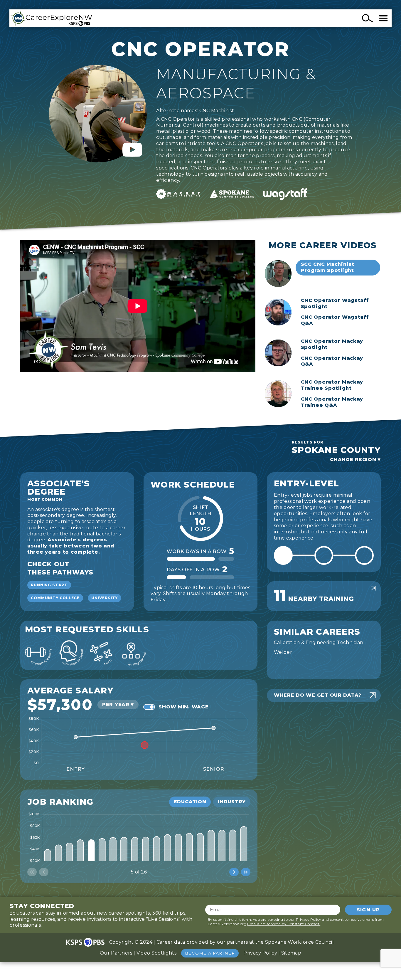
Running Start (49, 585)
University (104, 598)
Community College (55, 598)
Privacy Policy (308, 919)
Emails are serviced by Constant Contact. (283, 924)
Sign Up (368, 910)
